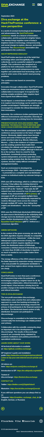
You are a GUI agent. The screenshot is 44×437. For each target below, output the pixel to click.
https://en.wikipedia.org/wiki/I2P (29, 371)
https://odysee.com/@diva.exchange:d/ (21, 366)
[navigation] (41, 421)
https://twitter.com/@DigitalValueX (21, 384)
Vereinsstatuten (38, 431)
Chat (18, 421)
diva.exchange (19, 48)
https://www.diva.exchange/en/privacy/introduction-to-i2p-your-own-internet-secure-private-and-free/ (22, 357)
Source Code (29, 421)
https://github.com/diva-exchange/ (17, 349)
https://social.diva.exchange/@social (25, 388)
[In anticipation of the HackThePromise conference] (3, 409)
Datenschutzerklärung (27, 431)
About (18, 431)
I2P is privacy (31, 194)
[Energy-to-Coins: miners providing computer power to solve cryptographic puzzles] (41, 409)
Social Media (8, 421)
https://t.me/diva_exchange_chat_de (24, 397)
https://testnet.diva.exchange (25, 377)
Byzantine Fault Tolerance (11, 222)
